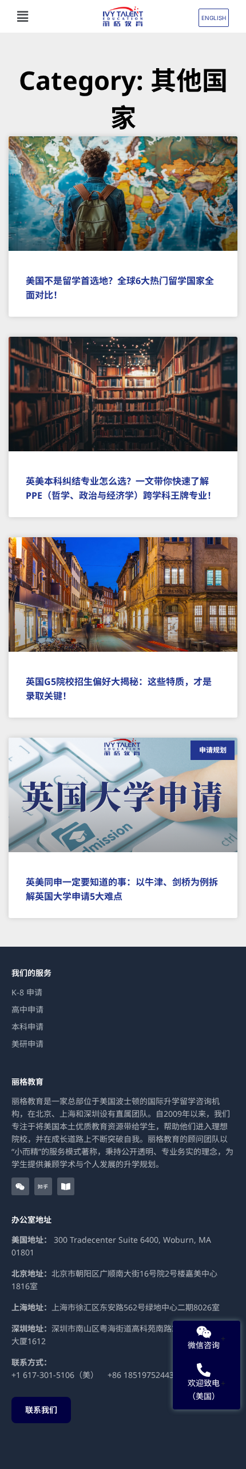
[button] (45, 16)
